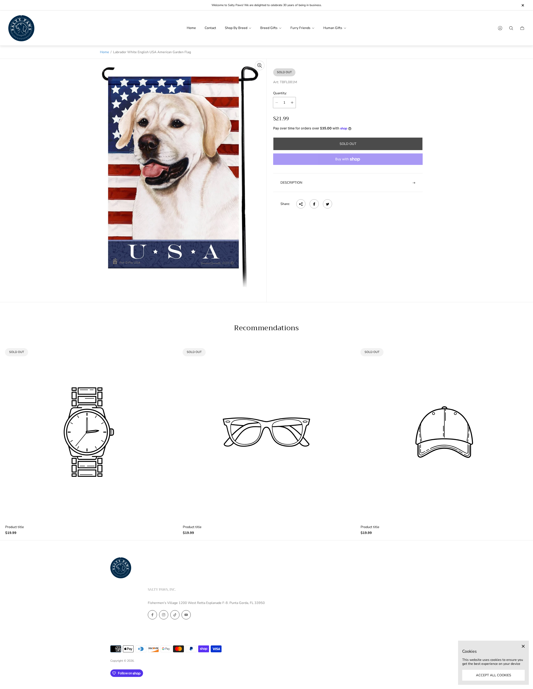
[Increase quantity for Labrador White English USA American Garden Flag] (292, 102)
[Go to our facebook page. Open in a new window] (152, 614)
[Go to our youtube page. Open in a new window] (186, 614)
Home (104, 52)
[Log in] (500, 28)
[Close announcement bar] (522, 5)
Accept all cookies (493, 675)
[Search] (511, 28)
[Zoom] (259, 65)
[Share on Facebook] (314, 204)
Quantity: (280, 93)
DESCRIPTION (291, 182)
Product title (14, 527)
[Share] (300, 204)
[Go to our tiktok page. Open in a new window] (174, 614)
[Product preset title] (89, 432)
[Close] (523, 646)
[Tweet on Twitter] (327, 204)
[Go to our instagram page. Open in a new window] (163, 614)
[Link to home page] (120, 568)
